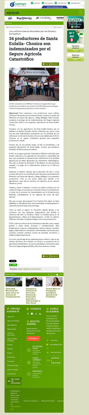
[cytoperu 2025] (39, 18)
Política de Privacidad (47, 401)
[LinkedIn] (40, 314)
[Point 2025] (75, 36)
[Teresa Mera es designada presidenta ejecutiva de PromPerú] (54, 281)
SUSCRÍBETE (33, 338)
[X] (36, 314)
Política (8, 23)
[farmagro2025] (61, 18)
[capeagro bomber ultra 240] (44, 4)
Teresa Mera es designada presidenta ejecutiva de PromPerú (53, 293)
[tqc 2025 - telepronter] (5, 18)
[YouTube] (32, 314)
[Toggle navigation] (81, 12)
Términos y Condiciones (31, 401)
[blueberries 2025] (19, 18)
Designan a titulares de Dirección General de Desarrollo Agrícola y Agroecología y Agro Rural (33, 296)
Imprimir (55, 64)
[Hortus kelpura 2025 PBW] (75, 22)
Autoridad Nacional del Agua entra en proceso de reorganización (13, 293)
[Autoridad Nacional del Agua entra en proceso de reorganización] (14, 281)
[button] (50, 274)
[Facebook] (28, 314)
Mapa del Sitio (61, 401)
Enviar (46, 64)
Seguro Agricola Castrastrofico (29, 269)
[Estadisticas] (75, 48)
